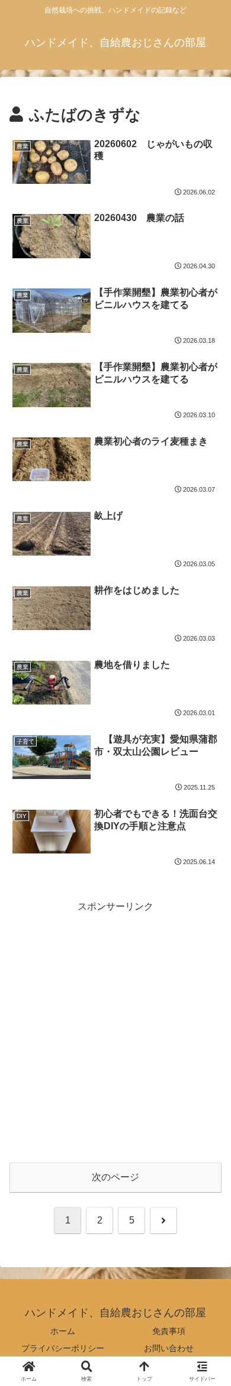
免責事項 (168, 1331)
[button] (207, 1374)
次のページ (115, 1177)
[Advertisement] (115, 1030)
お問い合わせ (169, 1348)
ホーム (62, 1331)
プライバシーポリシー (62, 1348)
